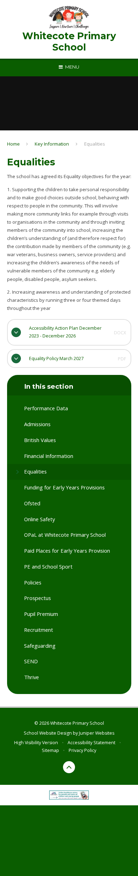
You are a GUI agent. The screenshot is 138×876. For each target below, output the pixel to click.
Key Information (52, 144)
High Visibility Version (36, 743)
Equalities (94, 144)
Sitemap (50, 750)
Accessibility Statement (91, 743)
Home (13, 144)
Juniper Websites (96, 733)
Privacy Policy (82, 750)
